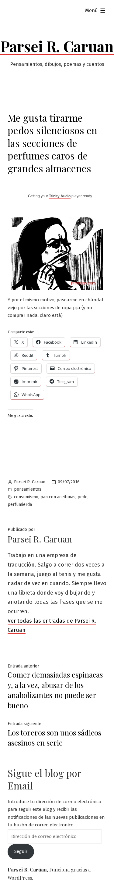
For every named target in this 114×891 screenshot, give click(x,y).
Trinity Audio (60, 196)
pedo (83, 496)
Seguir (20, 851)
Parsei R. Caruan (57, 46)
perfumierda (20, 504)
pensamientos (27, 489)
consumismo (26, 496)
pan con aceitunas (57, 496)
